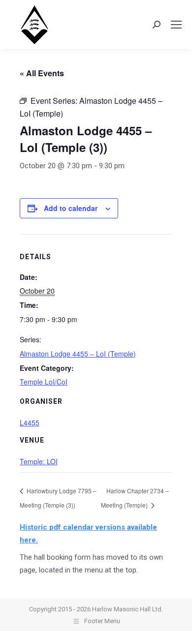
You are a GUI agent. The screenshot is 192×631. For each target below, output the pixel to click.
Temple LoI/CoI (43, 382)
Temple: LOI (39, 461)
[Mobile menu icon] (176, 24)
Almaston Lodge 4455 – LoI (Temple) (78, 354)
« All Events (42, 73)
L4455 (29, 422)
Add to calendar (70, 208)
